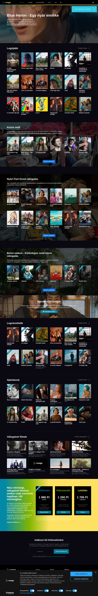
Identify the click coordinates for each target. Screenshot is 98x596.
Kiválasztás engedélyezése (81, 579)
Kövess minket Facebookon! (56, 556)
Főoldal (22, 2)
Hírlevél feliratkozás (61, 551)
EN (56, 2)
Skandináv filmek (77, 452)
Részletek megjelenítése (26, 593)
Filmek (30, 2)
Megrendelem (44, 512)
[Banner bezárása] (95, 572)
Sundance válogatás (13, 452)
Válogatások (40, 2)
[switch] (46, 590)
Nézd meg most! (12, 28)
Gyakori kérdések (12, 522)
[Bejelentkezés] (93, 2)
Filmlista (63, 512)
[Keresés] (60, 2)
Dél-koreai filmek (55, 452)
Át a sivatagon (55, 469)
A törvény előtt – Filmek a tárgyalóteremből (15, 470)
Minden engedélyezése (81, 574)
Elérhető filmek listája (44, 508)
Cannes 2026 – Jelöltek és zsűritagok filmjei (80, 470)
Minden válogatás (49, 161)
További (82, 48)
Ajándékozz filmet (50, 311)
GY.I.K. (49, 2)
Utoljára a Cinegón (35, 469)
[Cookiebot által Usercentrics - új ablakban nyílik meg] (10, 593)
